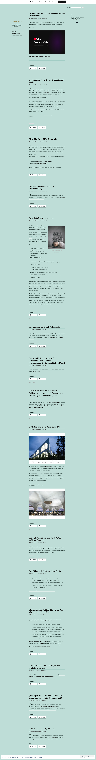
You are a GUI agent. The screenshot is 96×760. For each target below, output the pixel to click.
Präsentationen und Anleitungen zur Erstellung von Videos (44, 666)
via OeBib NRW (36, 371)
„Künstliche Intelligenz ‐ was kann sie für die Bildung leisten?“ (42, 709)
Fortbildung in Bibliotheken (17, 23)
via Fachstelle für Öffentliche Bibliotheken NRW (40, 56)
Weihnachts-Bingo (48, 115)
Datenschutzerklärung (17, 35)
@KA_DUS (40, 404)
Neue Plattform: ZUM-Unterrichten (44, 139)
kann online (50, 369)
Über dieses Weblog (16, 33)
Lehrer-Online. (47, 92)
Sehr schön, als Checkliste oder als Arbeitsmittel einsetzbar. (42, 590)
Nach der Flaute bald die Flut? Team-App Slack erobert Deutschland (46, 611)
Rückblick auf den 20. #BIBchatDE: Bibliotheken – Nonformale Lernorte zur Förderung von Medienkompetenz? (46, 393)
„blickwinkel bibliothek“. (50, 466)
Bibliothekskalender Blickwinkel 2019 (44, 427)
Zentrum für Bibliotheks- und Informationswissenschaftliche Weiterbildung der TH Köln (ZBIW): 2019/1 (47, 360)
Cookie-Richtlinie (38, 757)
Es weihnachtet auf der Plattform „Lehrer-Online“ (46, 81)
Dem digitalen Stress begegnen (42, 218)
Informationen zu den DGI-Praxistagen (49, 706)
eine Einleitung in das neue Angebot (43, 161)
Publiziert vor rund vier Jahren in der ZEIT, (38, 641)
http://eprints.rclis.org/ (52, 737)
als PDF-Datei (56, 369)
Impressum (14, 31)
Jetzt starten (62, 1)
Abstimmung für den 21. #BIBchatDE (44, 327)
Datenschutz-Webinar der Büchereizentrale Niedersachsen (47, 14)
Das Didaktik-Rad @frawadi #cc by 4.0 (45, 571)
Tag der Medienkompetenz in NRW (54, 402)
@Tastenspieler (56, 404)
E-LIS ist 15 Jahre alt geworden (42, 729)
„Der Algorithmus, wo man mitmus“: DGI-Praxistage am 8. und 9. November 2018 (46, 696)
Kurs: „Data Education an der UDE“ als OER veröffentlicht (45, 539)
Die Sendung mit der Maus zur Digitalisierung (42, 187)
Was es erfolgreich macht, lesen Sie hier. (41, 646)
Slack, (46, 620)
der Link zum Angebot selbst (40, 163)
